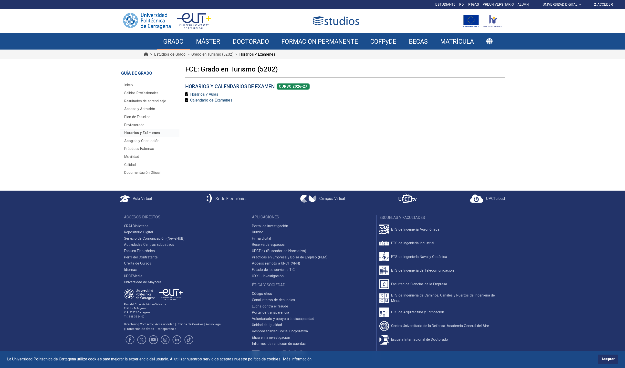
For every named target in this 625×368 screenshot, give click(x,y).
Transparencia (166, 329)
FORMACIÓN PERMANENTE (319, 41)
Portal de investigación (270, 226)
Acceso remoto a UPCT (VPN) (276, 263)
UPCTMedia (133, 276)
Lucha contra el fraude (270, 306)
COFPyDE (383, 41)
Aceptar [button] (608, 359)
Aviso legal (213, 324)
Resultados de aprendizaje (145, 101)
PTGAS (473, 4)
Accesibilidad (165, 324)
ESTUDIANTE (445, 4)
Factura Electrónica (139, 251)
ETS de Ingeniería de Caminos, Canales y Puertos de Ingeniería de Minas (443, 298)
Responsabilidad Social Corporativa (280, 331)
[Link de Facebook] (130, 339)
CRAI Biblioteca (136, 226)
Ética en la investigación (271, 338)
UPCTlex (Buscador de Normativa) (279, 251)
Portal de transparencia (270, 312)
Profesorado (134, 125)
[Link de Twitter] (141, 339)
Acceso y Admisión (139, 109)
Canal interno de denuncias (273, 300)
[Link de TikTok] (189, 339)
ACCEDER (604, 4)
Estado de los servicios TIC (273, 270)
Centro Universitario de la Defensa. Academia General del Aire (440, 326)
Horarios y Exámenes (142, 133)
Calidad (130, 165)
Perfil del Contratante (141, 257)
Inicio (128, 85)
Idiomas (130, 270)
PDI (462, 4)
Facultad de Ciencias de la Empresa (419, 284)
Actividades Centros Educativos (149, 245)
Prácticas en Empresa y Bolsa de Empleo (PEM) (289, 257)
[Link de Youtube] (153, 339)
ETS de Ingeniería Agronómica (415, 229)
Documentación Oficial (142, 173)
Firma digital (261, 238)
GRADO (173, 41)
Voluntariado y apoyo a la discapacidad (283, 319)
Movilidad (131, 157)
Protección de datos (139, 329)
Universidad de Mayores (143, 282)
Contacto (146, 324)
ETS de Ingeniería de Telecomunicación (422, 270)
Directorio (131, 324)
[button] (489, 41)
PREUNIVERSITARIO (498, 4)
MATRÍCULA (457, 41)
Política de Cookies (190, 324)
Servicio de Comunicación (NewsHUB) (154, 238)
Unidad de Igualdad (267, 325)
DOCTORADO (251, 41)
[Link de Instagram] (165, 339)
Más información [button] (297, 359)
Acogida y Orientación (141, 141)
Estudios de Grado (170, 54)
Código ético (262, 294)
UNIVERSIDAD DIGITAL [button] (560, 4)
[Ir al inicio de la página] (146, 54)
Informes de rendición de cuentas (279, 344)
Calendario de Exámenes (211, 100)
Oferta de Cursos (137, 263)
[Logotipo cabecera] (337, 20)
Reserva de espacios (268, 245)
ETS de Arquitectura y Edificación (417, 312)
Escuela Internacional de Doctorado (419, 339)
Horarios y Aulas (204, 94)
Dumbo (257, 232)
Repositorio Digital (138, 232)
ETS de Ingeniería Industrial (412, 243)
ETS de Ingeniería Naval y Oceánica (419, 257)
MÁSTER (208, 41)
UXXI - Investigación (268, 276)
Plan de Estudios (137, 117)
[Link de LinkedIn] (177, 339)
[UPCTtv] (407, 198)
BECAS (418, 41)
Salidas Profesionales (141, 93)
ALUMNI (524, 4)
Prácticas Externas (139, 149)
